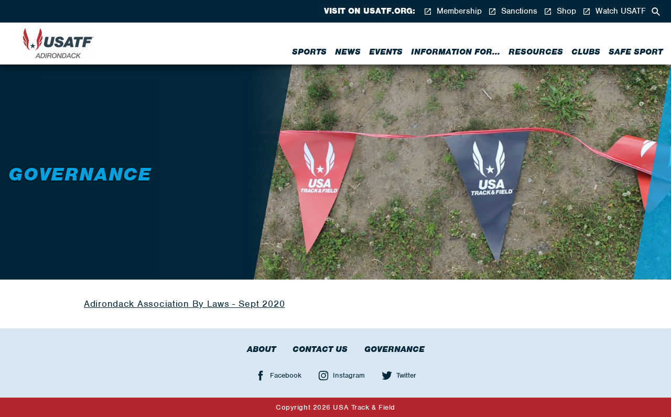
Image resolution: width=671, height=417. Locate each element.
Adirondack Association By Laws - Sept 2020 (184, 303)
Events (386, 52)
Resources (535, 52)
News (348, 52)
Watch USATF (619, 11)
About (261, 349)
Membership (458, 11)
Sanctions (518, 11)
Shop (565, 11)
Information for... (455, 52)
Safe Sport (636, 52)
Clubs (585, 52)
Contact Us (320, 349)
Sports (309, 52)
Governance (394, 349)
